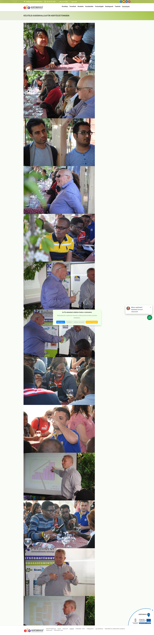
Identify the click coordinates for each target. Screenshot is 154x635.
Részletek (69, 322)
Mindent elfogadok (92, 322)
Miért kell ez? (60, 322)
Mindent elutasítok (79, 322)
